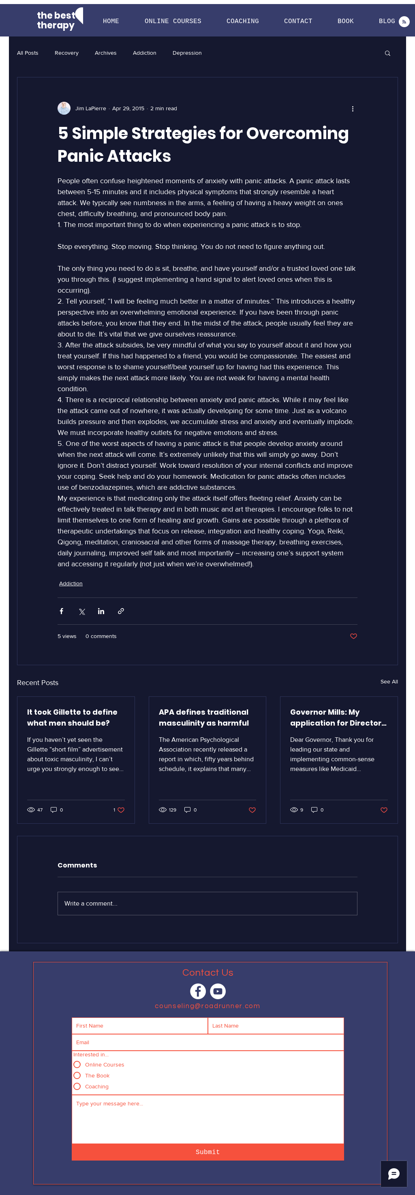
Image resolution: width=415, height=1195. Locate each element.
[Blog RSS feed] (404, 22)
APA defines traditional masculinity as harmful (204, 717)
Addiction (144, 52)
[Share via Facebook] (61, 611)
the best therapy (56, 20)
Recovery (67, 52)
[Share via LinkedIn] (101, 611)
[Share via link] (121, 611)
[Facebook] (198, 991)
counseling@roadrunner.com (208, 1006)
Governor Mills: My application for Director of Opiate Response (335, 717)
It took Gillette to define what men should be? (72, 717)
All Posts (28, 52)
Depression (187, 52)
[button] (173, 21)
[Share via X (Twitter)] (81, 611)
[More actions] (352, 108)
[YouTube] (218, 991)
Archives (106, 52)
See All (389, 681)
